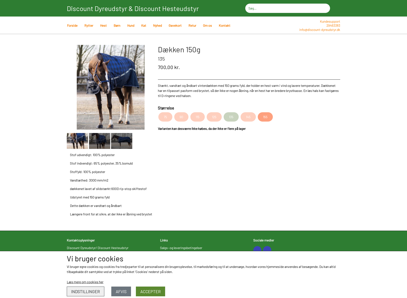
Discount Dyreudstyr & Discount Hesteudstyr (133, 8)
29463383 (333, 25)
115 (197, 117)
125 (214, 117)
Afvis (121, 291)
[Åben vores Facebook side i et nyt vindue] (257, 250)
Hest (103, 25)
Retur (192, 25)
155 (265, 117)
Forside (72, 25)
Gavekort (175, 25)
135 (231, 117)
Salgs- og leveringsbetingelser (181, 248)
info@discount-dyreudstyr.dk (319, 30)
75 (165, 117)
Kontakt (224, 25)
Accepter (150, 291)
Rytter (88, 25)
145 (248, 117)
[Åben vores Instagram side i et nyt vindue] (267, 250)
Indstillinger (85, 291)
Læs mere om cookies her (85, 282)
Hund (130, 25)
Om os (207, 25)
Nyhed (157, 25)
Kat (143, 25)
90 (181, 117)
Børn (117, 25)
